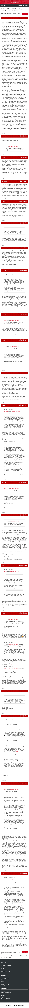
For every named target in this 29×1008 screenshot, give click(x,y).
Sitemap (3, 995)
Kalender (3, 970)
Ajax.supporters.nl (5, 991)
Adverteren (3, 982)
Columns (9, 9)
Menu (5, 5)
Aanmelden (3, 965)
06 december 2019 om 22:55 (14, 697)
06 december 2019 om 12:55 (14, 320)
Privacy (3, 981)
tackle (3, 373)
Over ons (3, 975)
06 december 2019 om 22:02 (14, 488)
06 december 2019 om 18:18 (15, 346)
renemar (3, 157)
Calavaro (3, 223)
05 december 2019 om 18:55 (13, 146)
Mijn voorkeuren (4, 997)
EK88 (3, 18)
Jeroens (3, 247)
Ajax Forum (3, 9)
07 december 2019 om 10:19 (15, 879)
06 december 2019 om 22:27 (14, 789)
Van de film (4, 270)
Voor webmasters (5, 978)
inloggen (20, 5)
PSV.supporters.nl (5, 994)
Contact (3, 985)
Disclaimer (3, 979)
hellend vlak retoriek (9, 535)
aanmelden (25, 5)
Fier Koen (4, 136)
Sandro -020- (4, 181)
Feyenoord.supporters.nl (6, 992)
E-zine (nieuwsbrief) (5, 971)
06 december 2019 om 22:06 (15, 521)
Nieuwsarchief (4, 973)
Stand (2, 968)
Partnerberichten (5, 984)
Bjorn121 (3, 405)
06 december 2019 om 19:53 (14, 443)
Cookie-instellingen (5, 998)
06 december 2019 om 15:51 (15, 411)
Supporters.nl (4, 988)
